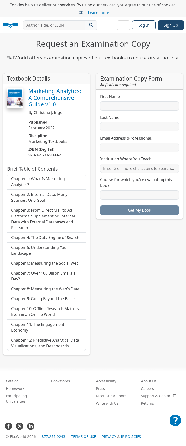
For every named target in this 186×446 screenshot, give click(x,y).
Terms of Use (83, 436)
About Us (148, 381)
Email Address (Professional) (126, 138)
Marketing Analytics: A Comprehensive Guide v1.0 (54, 97)
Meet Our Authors (111, 395)
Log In (144, 25)
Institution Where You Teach (126, 159)
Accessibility (106, 381)
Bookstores (60, 381)
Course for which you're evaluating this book (136, 182)
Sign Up (171, 25)
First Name (110, 96)
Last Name (109, 117)
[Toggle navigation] (123, 25)
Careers (147, 388)
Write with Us (107, 403)
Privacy (109, 436)
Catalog (12, 381)
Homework (15, 388)
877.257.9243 (53, 436)
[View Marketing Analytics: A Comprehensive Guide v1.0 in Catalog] (15, 98)
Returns (147, 403)
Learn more (98, 12)
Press (100, 388)
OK (81, 12)
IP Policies (131, 436)
